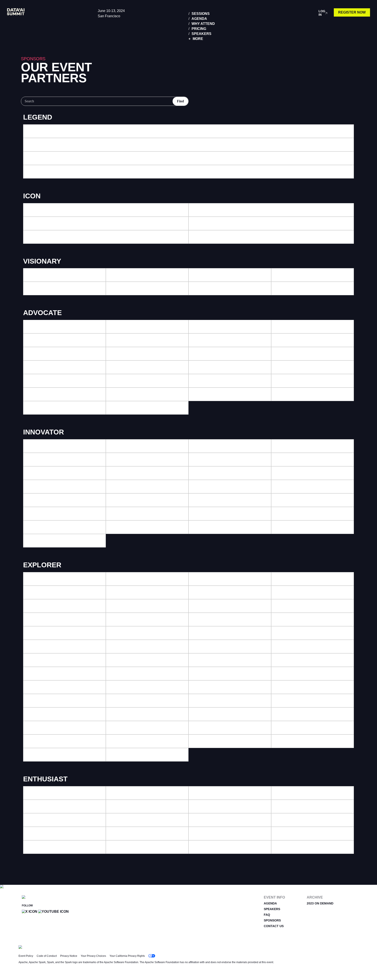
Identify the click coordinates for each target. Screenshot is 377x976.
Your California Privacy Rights (127, 955)
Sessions (201, 13)
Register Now (352, 12)
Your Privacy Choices (93, 955)
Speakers (201, 34)
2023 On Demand (320, 903)
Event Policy (26, 955)
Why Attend (203, 24)
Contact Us (274, 926)
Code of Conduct (47, 955)
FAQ (267, 914)
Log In (322, 12)
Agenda (199, 19)
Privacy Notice (68, 955)
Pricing (199, 29)
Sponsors (272, 920)
